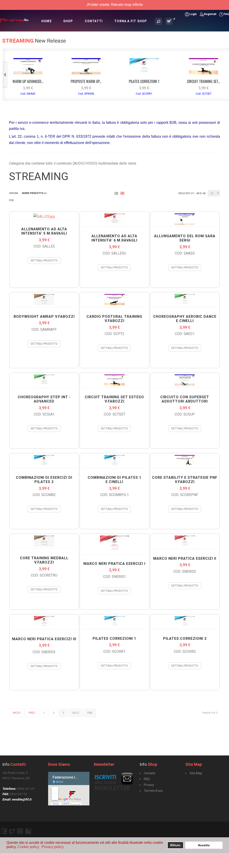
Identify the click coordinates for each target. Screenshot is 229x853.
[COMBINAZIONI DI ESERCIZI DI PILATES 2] (44, 465)
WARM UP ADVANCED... (28, 81)
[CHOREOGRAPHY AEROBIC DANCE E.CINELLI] (185, 304)
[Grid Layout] (123, 193)
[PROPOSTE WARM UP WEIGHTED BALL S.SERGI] (86, 73)
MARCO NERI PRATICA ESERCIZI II (184, 558)
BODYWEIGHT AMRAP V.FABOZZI (44, 316)
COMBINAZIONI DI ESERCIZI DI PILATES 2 (44, 479)
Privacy (149, 785)
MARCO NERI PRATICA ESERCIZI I (114, 563)
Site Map (196, 773)
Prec (32, 712)
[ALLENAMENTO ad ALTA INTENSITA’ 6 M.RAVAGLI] (114, 223)
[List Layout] (117, 193)
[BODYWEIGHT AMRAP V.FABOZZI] (44, 304)
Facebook (4, 831)
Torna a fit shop (130, 21)
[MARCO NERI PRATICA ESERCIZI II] (185, 546)
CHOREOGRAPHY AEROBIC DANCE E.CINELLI (184, 318)
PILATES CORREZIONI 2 (185, 638)
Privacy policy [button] (53, 847)
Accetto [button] (204, 845)
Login (193, 14)
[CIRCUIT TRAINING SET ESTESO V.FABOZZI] (203, 73)
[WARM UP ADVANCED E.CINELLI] (27, 73)
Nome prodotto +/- (34, 193)
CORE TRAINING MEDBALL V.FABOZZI (44, 560)
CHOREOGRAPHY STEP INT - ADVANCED (44, 399)
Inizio (17, 712)
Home (46, 21)
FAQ (226, 14)
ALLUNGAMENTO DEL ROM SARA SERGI (184, 238)
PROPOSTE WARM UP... (86, 81)
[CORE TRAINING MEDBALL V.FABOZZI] (44, 545)
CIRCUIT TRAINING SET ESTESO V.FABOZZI (114, 399)
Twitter (12, 831)
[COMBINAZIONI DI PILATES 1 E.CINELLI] (114, 465)
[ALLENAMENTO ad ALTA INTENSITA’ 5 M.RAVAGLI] (44, 216)
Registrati (210, 14)
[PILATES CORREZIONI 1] (144, 73)
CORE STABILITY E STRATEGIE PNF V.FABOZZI (184, 479)
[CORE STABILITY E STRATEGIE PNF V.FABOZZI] (185, 465)
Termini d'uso (153, 790)
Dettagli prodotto (44, 260)
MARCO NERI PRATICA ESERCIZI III (44, 639)
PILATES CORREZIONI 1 (144, 81)
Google (20, 831)
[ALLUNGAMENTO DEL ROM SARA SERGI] (185, 223)
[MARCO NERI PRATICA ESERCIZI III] (44, 626)
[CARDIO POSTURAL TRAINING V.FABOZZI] (114, 304)
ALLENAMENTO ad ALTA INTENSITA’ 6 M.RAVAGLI (114, 238)
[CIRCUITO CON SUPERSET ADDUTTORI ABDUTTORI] (185, 384)
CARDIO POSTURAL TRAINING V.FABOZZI (114, 318)
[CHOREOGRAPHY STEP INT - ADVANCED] (44, 384)
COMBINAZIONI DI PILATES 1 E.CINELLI (114, 479)
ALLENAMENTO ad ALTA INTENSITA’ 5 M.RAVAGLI (44, 231)
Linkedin (28, 831)
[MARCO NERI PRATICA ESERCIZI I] (114, 551)
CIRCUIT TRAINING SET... (203, 81)
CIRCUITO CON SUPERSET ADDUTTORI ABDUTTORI (184, 399)
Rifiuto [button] (175, 845)
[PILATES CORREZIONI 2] (185, 626)
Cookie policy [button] (28, 847)
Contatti (94, 21)
